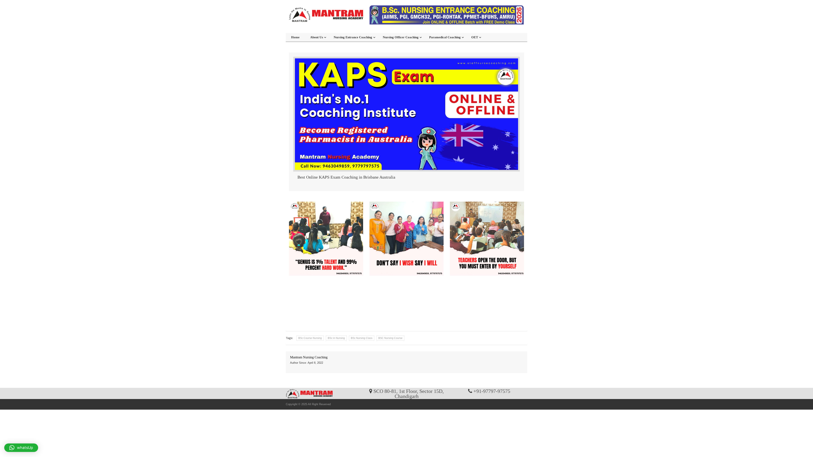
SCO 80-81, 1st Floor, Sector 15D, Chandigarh (408, 393)
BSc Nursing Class (361, 338)
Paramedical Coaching (445, 37)
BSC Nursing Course (390, 338)
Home (295, 37)
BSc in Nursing (336, 338)
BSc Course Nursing (310, 338)
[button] (21, 447)
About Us (316, 37)
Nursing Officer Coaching (401, 37)
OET (474, 37)
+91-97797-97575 (491, 391)
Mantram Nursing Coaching (309, 357)
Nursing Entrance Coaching (353, 37)
